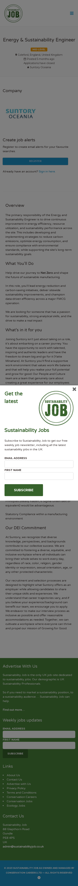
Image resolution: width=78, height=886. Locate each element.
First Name (13, 470)
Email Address (16, 458)
